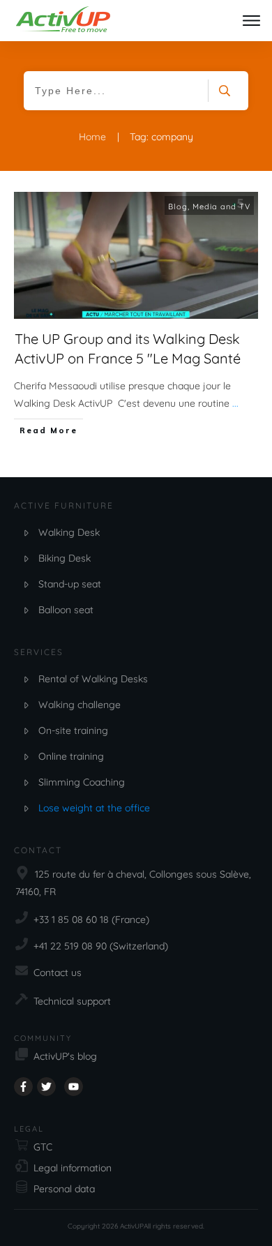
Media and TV (221, 206)
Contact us (57, 972)
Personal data (64, 1189)
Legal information (72, 1168)
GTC (42, 1147)
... (235, 403)
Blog (178, 206)
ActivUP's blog (65, 1056)
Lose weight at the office (94, 808)
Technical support (72, 1001)
